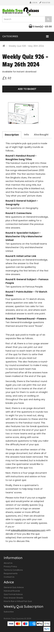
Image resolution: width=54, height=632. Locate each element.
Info (26, 134)
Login (34, 3)
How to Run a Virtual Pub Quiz (18, 601)
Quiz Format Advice (13, 594)
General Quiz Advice (14, 587)
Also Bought (41, 134)
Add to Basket (27, 89)
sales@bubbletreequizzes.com (28, 530)
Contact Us (9, 576)
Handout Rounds (12, 590)
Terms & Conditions (13, 570)
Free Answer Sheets (13, 597)
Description (12, 134)
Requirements (11, 573)
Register (45, 3)
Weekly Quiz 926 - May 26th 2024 (26, 45)
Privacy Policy (10, 566)
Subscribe (9, 611)
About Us (8, 563)
